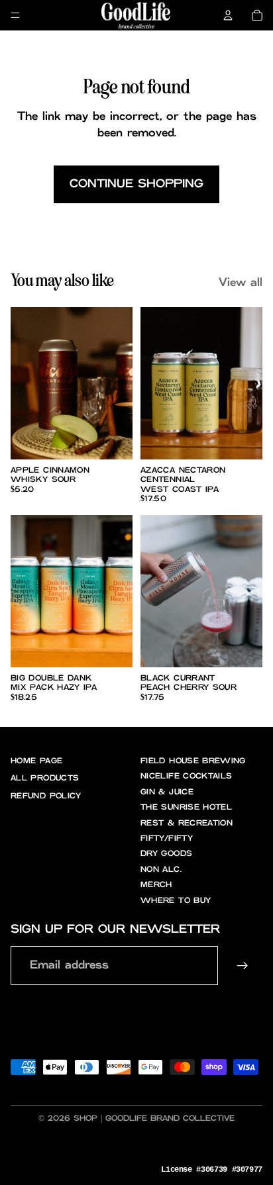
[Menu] (15, 15)
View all (240, 283)
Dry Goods (166, 853)
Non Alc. (161, 869)
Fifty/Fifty (166, 838)
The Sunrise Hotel (186, 807)
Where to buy (175, 900)
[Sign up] (242, 965)
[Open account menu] (228, 15)
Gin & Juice (166, 792)
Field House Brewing (193, 761)
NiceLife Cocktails (186, 776)
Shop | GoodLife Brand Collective (154, 1118)
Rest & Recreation (186, 823)
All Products (45, 778)
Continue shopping (136, 184)
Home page (36, 761)
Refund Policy (46, 796)
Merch (156, 884)
